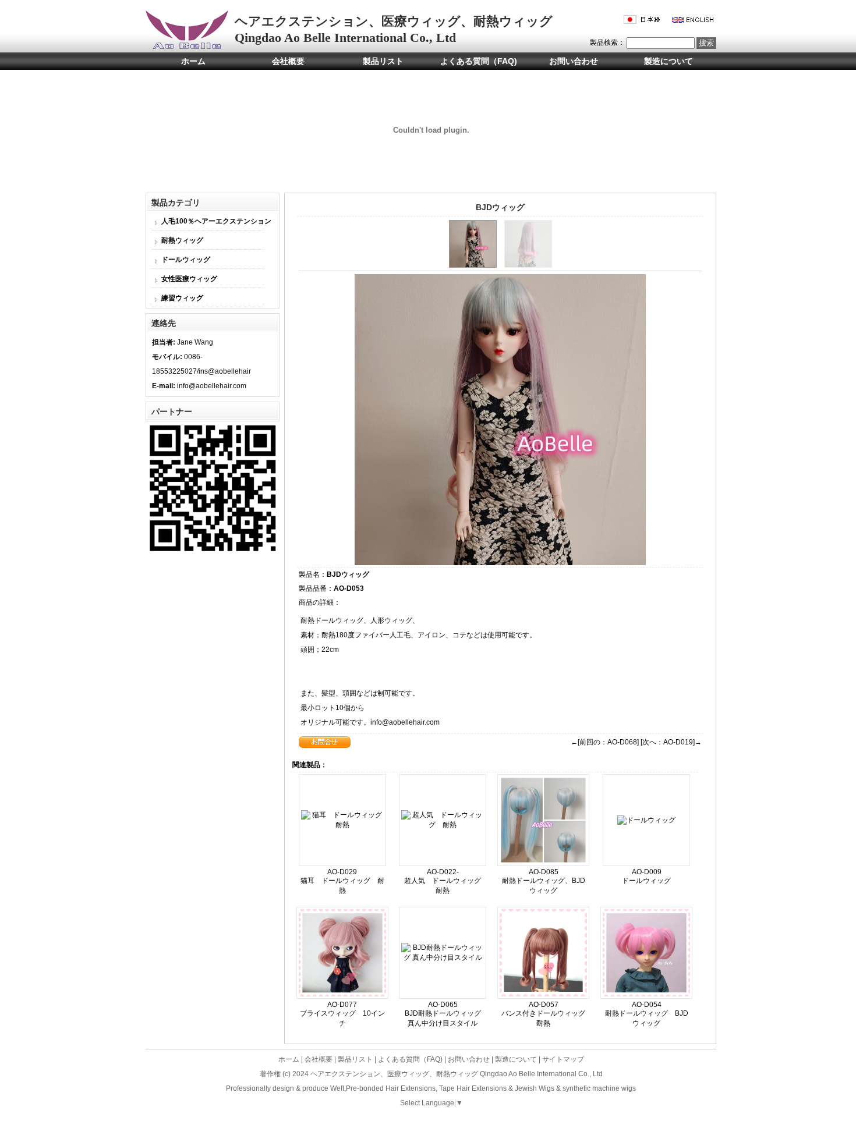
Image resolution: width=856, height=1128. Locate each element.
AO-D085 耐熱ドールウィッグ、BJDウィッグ (543, 881)
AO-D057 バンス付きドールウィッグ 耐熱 (550, 1014)
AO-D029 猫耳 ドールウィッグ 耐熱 (342, 881)
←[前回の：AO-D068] (605, 742)
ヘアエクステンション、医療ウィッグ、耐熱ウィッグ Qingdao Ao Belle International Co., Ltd (456, 1074)
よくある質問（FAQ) (478, 61)
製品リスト (383, 61)
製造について (668, 61)
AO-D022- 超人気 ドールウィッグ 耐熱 (446, 881)
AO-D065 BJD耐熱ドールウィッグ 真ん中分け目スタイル (443, 1014)
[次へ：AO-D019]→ (671, 742)
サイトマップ (563, 1059)
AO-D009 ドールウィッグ (646, 876)
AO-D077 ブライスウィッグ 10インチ (342, 1014)
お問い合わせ (573, 61)
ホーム (193, 61)
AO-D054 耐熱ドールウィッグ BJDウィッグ (646, 1014)
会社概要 (288, 61)
